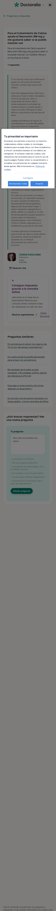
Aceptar (39, 184)
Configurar (28, 178)
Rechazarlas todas (18, 184)
